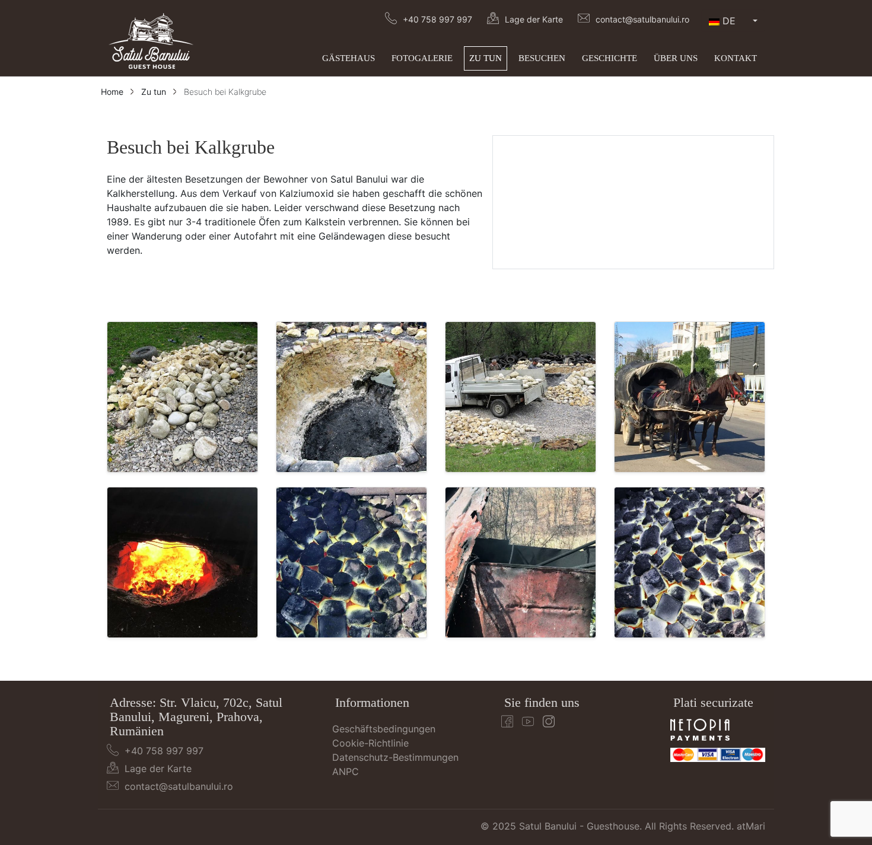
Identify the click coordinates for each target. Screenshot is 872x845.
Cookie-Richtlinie (370, 743)
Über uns (676, 58)
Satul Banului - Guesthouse (579, 826)
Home (112, 92)
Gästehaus (348, 58)
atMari (751, 826)
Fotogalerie (422, 58)
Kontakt (735, 58)
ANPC (345, 771)
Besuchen (541, 58)
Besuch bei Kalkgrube (225, 92)
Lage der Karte (534, 19)
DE (729, 21)
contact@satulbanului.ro (642, 19)
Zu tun (485, 58)
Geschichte (609, 58)
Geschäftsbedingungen (383, 729)
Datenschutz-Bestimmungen (395, 757)
